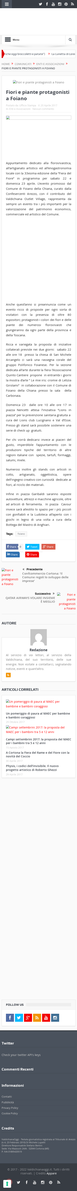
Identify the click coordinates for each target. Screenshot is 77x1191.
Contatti (7, 1096)
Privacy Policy (10, 1108)
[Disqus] (39, 835)
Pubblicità (8, 1102)
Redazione (38, 650)
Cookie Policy (10, 1113)
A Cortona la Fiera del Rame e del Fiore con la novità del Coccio (37, 754)
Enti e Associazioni (19, 108)
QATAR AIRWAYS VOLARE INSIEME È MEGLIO (30, 600)
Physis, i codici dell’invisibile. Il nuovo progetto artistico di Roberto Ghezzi (32, 768)
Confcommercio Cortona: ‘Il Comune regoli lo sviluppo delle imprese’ (45, 577)
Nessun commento (43, 108)
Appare (52, 1173)
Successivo (43, 594)
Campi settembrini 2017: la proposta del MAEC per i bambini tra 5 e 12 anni (38, 741)
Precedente (34, 569)
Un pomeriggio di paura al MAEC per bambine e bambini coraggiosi (38, 715)
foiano (21, 533)
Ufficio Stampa (27, 105)
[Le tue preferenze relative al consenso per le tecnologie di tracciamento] (7, 1184)
